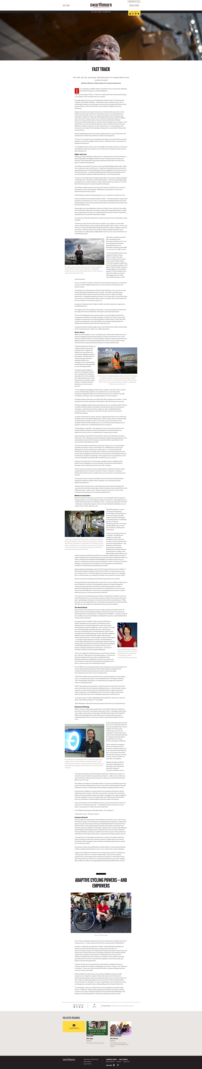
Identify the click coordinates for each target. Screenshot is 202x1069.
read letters (74, 1028)
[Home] (101, 5)
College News (87, 1061)
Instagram (118, 1065)
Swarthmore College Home (91, 1059)
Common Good (115, 1035)
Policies (119, 1061)
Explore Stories (134, 5)
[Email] (135, 14)
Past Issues (66, 5)
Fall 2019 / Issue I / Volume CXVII (101, 11)
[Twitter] (133, 14)
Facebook (114, 1065)
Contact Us (132, 1)
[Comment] (138, 14)
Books (89, 1035)
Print (94, 1007)
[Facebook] (130, 14)
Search (138, 1)
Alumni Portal (87, 1064)
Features (131, 1006)
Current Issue (111, 1059)
